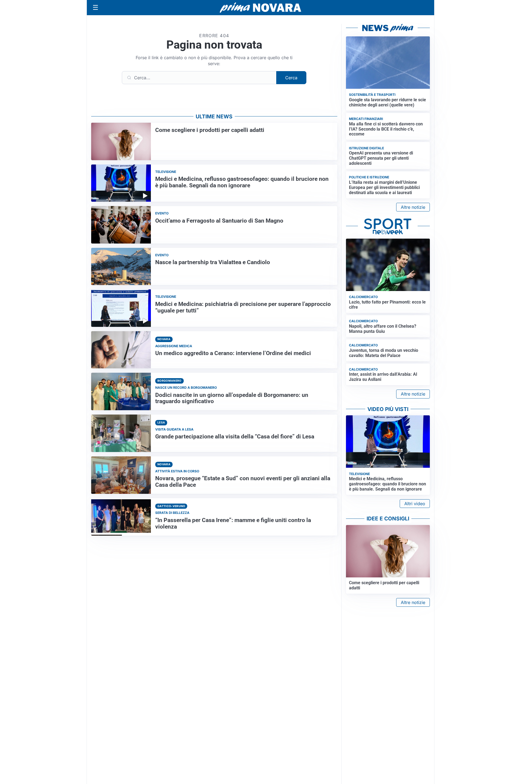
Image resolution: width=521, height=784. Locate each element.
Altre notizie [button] (413, 207)
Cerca (291, 77)
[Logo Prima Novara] (260, 7)
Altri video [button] (414, 503)
